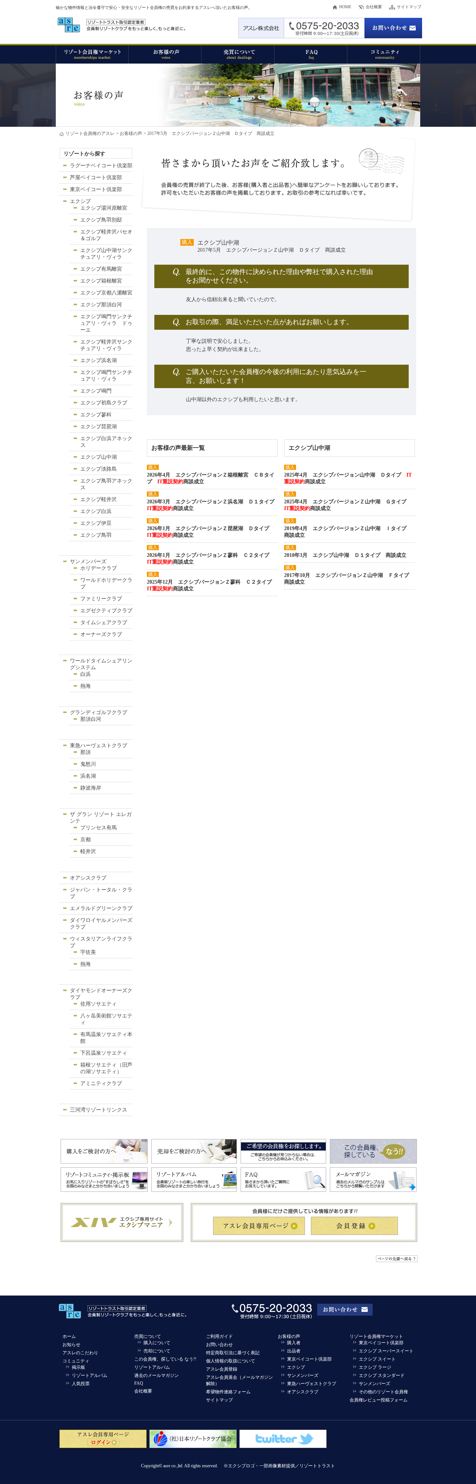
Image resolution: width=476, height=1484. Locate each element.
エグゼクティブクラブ (106, 610)
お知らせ (71, 1344)
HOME (345, 6)
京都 (85, 839)
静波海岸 (90, 788)
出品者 (293, 1351)
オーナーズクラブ (101, 634)
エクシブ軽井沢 (98, 499)
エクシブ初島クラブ (103, 403)
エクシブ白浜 (96, 511)
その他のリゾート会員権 (383, 1391)
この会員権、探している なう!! (165, 1359)
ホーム (69, 1336)
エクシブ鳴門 (96, 391)
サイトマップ (409, 6)
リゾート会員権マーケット (376, 1336)
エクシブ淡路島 (98, 469)
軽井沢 (88, 851)
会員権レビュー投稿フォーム (379, 1400)
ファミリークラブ (101, 598)
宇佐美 (88, 952)
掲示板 (78, 1367)
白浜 (85, 674)
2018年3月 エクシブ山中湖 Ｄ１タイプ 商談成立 (345, 555)
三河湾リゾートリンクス (98, 1110)
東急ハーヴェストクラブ (98, 745)
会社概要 (374, 6)
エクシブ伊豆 (96, 523)
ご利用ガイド (219, 1336)
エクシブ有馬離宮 (101, 269)
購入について (157, 1342)
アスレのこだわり (80, 1352)
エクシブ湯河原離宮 (103, 208)
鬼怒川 (88, 764)
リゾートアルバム (89, 1375)
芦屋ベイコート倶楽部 (96, 177)
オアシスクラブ (88, 878)
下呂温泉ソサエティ (103, 1053)
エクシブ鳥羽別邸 (101, 220)
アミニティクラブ (101, 1083)
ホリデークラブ (98, 568)
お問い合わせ (219, 1344)
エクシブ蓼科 (96, 414)
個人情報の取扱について (230, 1361)
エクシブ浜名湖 (98, 360)
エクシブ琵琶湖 (98, 426)
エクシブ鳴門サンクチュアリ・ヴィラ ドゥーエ (106, 323)
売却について (157, 1351)
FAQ (138, 1383)
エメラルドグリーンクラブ (101, 908)
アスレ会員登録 (221, 1369)
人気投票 (81, 1383)
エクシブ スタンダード (382, 1375)
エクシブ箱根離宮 (101, 281)
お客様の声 (131, 133)
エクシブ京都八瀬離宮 (106, 293)
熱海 (85, 686)
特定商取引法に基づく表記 (233, 1352)
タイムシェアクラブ (103, 622)
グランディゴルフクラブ (98, 712)
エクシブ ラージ (375, 1367)
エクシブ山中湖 (98, 457)
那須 (85, 752)
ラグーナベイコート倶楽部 (101, 165)
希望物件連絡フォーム (228, 1391)
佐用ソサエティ (98, 1004)
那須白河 (90, 719)
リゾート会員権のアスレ (90, 133)
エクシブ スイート (377, 1359)
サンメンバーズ (88, 561)
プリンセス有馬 (98, 827)
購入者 (293, 1342)
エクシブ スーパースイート (386, 1351)
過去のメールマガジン (156, 1375)
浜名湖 (88, 776)
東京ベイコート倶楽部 (96, 189)
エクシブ (80, 201)
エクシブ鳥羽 (96, 535)
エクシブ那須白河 (101, 304)
